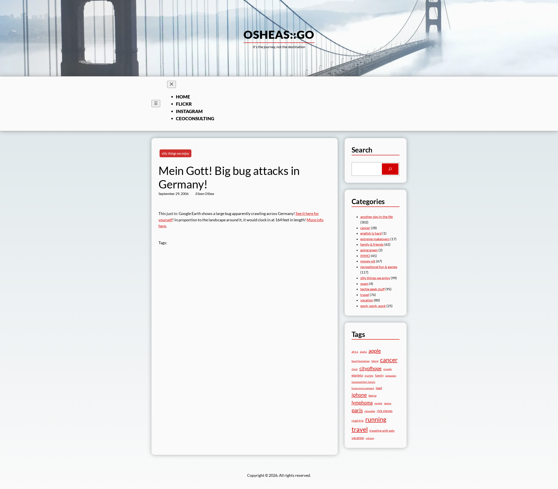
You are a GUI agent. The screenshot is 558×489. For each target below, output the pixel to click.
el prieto (369, 375)
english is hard (371, 233)
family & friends (372, 244)
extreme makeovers (375, 239)
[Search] (390, 169)
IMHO (365, 256)
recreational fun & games (378, 267)
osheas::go (278, 34)
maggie (378, 403)
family (379, 375)
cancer (365, 228)
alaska (363, 351)
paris (357, 410)
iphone (359, 395)
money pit (367, 261)
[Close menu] (171, 84)
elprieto (357, 375)
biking (374, 361)
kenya (372, 395)
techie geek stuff (372, 289)
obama (387, 403)
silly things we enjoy (175, 153)
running (375, 419)
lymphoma (362, 402)
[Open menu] (155, 103)
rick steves (385, 411)
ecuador (387, 369)
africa (355, 351)
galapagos (390, 375)
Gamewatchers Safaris (363, 382)
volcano (370, 438)
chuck (355, 369)
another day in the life (376, 217)
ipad (379, 388)
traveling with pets (382, 430)
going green (369, 250)
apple (375, 350)
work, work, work (373, 306)
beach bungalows (361, 361)
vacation (366, 300)
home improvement (363, 388)
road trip (358, 420)
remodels (369, 411)
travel (364, 295)
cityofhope (370, 368)
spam (364, 283)
